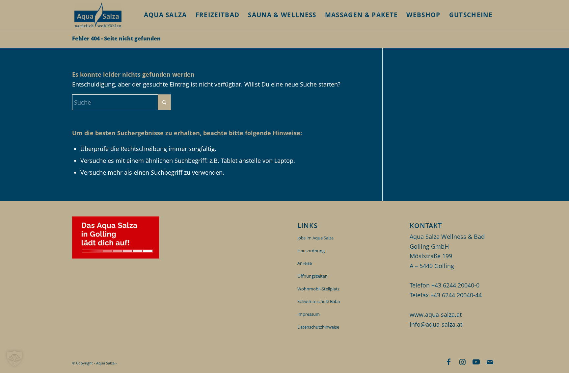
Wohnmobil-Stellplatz (318, 289)
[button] (14, 358)
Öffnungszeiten (312, 276)
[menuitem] (165, 15)
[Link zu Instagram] (462, 361)
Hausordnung (311, 251)
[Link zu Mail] (490, 361)
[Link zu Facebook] (448, 361)
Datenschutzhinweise (318, 327)
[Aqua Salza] (98, 15)
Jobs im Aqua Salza (315, 238)
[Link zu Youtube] (476, 361)
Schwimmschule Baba (318, 301)
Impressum (308, 314)
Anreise (304, 263)
